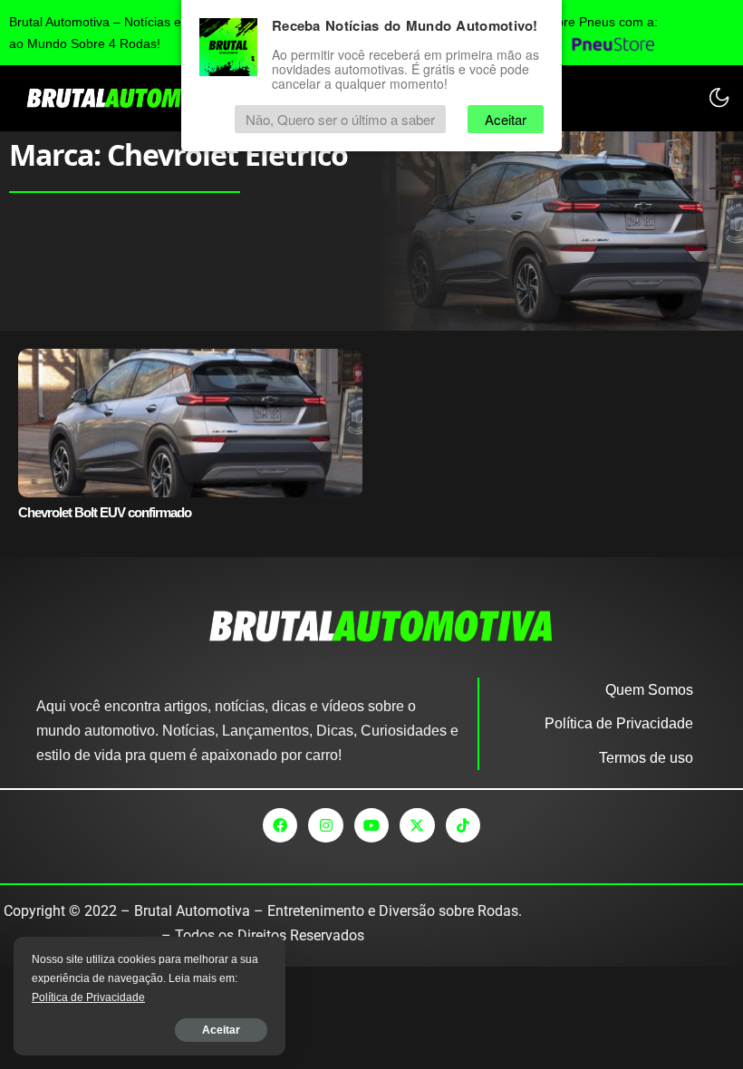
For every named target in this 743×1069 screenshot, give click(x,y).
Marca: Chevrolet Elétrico (178, 154)
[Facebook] (280, 825)
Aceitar (221, 1030)
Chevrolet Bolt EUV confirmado (104, 512)
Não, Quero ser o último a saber (340, 119)
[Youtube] (371, 825)
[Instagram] (325, 825)
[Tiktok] (463, 825)
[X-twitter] (417, 825)
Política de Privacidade (88, 997)
